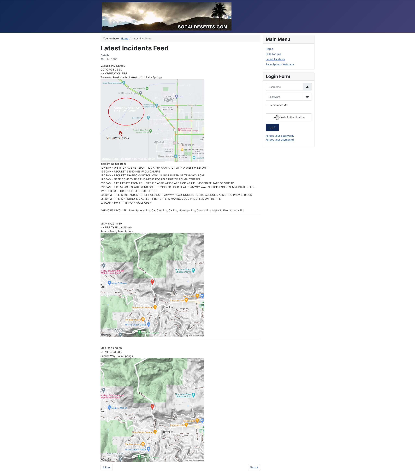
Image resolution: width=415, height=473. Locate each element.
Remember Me (278, 105)
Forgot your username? (280, 139)
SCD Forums (273, 54)
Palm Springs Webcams (280, 64)
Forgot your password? (280, 135)
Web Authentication (292, 117)
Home (269, 48)
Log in (272, 127)
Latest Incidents (275, 59)
